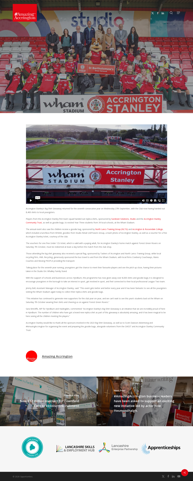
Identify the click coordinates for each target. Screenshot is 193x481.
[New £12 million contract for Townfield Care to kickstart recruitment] (48, 401)
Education (148, 83)
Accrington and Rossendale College (35, 83)
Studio (171, 83)
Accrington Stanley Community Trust (100, 83)
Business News (131, 83)
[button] (178, 12)
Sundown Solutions (96, 88)
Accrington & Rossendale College (147, 229)
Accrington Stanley (67, 83)
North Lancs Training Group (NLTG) (111, 229)
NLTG (160, 83)
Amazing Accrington (57, 356)
